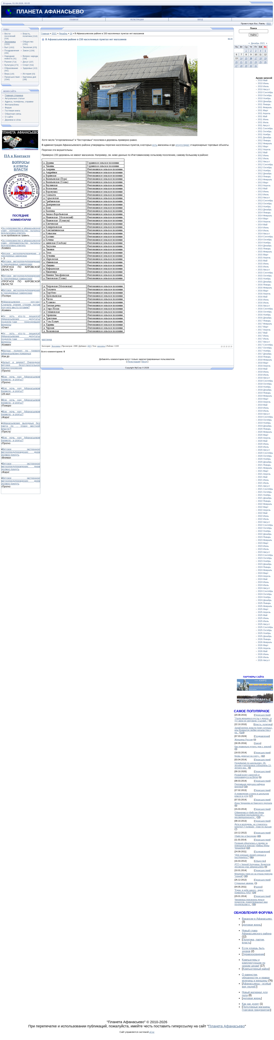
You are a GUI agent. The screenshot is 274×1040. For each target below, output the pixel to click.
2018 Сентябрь (265, 381)
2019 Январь (264, 393)
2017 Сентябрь (265, 345)
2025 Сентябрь (265, 627)
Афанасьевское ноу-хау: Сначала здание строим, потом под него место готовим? (20, 304)
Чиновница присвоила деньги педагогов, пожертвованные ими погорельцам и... (251, 902)
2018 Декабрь (265, 390)
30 (251, 66)
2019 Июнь (263, 408)
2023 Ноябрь (264, 561)
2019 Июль (263, 411)
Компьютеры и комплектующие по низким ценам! (253, 962)
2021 (54, 33)
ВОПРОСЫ (20, 162)
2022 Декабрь (265, 534)
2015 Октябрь (265, 275)
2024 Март (263, 573)
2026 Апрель (264, 648)
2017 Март (263, 327)
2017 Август (264, 342)
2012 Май (262, 152)
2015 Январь (264, 248)
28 (241, 66)
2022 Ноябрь (264, 531)
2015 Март (263, 254)
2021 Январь (264, 465)
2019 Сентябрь (265, 417)
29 (246, 66)
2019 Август (264, 414)
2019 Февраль (265, 396)
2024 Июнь (263, 582)
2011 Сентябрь (265, 128)
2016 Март (263, 290)
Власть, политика (27, 34)
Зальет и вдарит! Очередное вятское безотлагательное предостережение (20, 365)
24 (256, 62)
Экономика (10, 41)
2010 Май (262, 80)
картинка (47, 339)
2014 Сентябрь (265, 236)
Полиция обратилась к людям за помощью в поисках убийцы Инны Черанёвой (251, 845)
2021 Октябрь (265, 492)
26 (265, 62)
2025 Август (264, 624)
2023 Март (263, 543)
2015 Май (262, 260)
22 (246, 62)
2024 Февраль (265, 570)
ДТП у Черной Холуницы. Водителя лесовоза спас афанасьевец (252, 865)
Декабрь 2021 (258, 43)
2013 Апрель (264, 185)
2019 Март (263, 399)
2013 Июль (263, 194)
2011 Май (262, 116)
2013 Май (262, 188)
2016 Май (262, 296)
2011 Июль (263, 122)
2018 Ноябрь (264, 387)
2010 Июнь (263, 83)
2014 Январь (264, 212)
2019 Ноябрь (264, 423)
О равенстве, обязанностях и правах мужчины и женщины (256, 977)
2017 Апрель (264, 330)
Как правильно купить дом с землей (252, 746)
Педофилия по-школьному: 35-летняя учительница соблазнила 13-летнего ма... (252, 765)
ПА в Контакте (17, 156)
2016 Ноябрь (264, 314)
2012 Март (263, 146)
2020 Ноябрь (264, 459)
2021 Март (263, 471)
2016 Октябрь (265, 311)
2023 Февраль (265, 540)
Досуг (25, 61)
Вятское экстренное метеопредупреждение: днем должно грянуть (20, 452)
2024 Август (264, 588)
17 (256, 58)
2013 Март (263, 182)
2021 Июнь (263, 480)
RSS (269, 23)
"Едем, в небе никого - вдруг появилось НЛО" (248, 891)
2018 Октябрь (265, 384)
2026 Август (264, 660)
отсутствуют (183, 145)
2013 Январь (264, 176)
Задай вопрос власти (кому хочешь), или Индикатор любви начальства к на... (253, 730)
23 (251, 62)
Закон (26, 50)
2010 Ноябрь (264, 98)
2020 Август (264, 450)
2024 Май (262, 579)
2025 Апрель (264, 612)
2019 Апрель (264, 402)
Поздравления (11, 50)
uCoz (151, 1032)
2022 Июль (263, 519)
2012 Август (264, 161)
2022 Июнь (263, 516)
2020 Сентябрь (265, 453)
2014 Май (262, 224)
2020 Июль (263, 447)
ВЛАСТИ (21, 169)
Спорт (26, 65)
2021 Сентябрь (265, 489)
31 (256, 66)
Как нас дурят (250, 1003)
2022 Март (263, 507)
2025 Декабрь (265, 636)
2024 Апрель (264, 576)
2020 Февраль (265, 432)
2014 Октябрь (265, 239)
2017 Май (262, 333)
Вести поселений (9, 34)
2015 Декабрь (265, 281)
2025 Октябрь (265, 630)
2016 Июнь (263, 299)
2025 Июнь (263, 618)
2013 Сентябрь (265, 200)
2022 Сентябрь (265, 525)
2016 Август (264, 305)
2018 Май (262, 369)
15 (246, 58)
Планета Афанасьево (226, 1026)
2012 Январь (264, 140)
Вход (200, 20)
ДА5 (89, 346)
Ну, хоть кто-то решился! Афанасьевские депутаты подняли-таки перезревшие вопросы (20, 320)
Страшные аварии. (244, 883)
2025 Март (263, 609)
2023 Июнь (263, 546)
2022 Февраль (265, 504)
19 (265, 58)
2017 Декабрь (265, 354)
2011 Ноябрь (264, 134)
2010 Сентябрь (265, 92)
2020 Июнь (263, 444)
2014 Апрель (264, 221)
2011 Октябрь (265, 131)
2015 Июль (263, 266)
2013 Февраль (265, 179)
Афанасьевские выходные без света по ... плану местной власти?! (20, 426)
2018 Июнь (263, 372)
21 (241, 62)
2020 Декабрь (265, 462)
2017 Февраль (265, 323)
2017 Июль (263, 339)
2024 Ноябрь (264, 597)
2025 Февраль (265, 606)
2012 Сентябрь (265, 164)
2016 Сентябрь (265, 308)
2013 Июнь (263, 191)
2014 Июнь (263, 227)
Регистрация (137, 20)
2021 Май (262, 477)
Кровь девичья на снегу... (247, 756)
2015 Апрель (264, 257)
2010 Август (264, 89)
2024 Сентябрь (265, 591)
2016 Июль (263, 302)
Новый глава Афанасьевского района (256, 932)
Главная (74, 20)
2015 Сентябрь (265, 272)
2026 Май (262, 651)
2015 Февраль (265, 251)
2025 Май (262, 615)
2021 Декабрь (265, 498)
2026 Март (263, 645)
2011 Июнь (263, 119)
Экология (27, 47)
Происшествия (12, 77)
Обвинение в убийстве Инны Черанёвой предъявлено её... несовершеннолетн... (249, 814)
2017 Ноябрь (264, 351)
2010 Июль (263, 86)
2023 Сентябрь (265, 555)
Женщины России (243, 739)
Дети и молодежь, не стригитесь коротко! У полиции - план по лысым (253, 825)
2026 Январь (264, 639)
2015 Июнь (263, 263)
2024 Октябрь (265, 594)
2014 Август (264, 233)
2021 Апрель (264, 474)
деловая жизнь (252, 924)
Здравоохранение (253, 954)
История (27, 74)
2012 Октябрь (265, 167)
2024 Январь (264, 567)
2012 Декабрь (265, 173)
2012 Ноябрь (264, 170)
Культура (9, 65)
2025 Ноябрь (264, 633)
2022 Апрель (264, 510)
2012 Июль (263, 158)
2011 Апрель (264, 113)
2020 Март (263, 435)
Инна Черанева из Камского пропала (253, 803)
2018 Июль (263, 375)
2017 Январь (264, 320)
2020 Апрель (264, 438)
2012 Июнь (263, 155)
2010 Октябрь (265, 95)
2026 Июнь (263, 654)
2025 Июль (263, 621)
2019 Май (262, 405)
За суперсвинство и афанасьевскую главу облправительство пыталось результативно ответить (20, 230)
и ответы (20, 166)
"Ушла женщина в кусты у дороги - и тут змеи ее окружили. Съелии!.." (253, 719)
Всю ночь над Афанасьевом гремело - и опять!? (20, 378)
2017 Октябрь (265, 348)
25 (260, 62)
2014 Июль (263, 230)
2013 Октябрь (265, 203)
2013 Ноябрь (264, 206)
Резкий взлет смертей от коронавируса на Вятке (247, 776)
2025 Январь (264, 603)
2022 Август (264, 522)
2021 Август (264, 486)
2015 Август (264, 269)
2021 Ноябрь (264, 495)
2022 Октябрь (265, 528)
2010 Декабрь (265, 101)
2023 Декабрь (265, 564)
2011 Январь (264, 104)
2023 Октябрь (265, 558)
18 (260, 58)
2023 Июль (263, 549)
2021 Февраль (265, 468)
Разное (8, 61)
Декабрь (63, 33)
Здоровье (27, 68)
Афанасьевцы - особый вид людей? (256, 985)
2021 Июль (263, 483)
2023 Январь (264, 537)
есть (154, 145)
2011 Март (263, 110)
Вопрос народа (30, 56)
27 (236, 66)
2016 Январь (264, 284)
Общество (28, 41)
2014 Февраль (265, 215)
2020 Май (262, 441)
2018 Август (264, 378)
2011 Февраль (265, 107)
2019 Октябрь (265, 420)
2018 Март (263, 363)
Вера (6, 74)
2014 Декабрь (265, 245)
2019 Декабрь (265, 426)
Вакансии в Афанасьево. (257, 918)
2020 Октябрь (265, 456)
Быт (6, 47)
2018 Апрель (264, 366)
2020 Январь (264, 429)
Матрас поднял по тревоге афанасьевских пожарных (20, 352)
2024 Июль (263, 585)
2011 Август (264, 125)
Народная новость (9, 57)
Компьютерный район (256, 968)
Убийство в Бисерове (245, 836)
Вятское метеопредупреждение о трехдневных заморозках (20, 254)
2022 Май (262, 513)
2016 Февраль (265, 287)
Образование (11, 68)
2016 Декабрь (265, 317)
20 (236, 62)
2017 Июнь (263, 336)
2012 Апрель (264, 149)
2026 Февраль (265, 642)
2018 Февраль (265, 360)
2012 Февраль (265, 143)
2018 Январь (264, 357)
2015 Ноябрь (264, 278)
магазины (101, 346)
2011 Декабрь (264, 137)
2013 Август (264, 197)
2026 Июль (263, 657)
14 (241, 58)
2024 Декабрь (265, 600)
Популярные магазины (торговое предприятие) (256, 1008)
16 (71, 33)
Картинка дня (29, 77)
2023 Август (264, 552)
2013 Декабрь (265, 209)
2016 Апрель (264, 293)
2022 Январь (264, 501)
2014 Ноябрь (264, 242)
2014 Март (263, 218)
